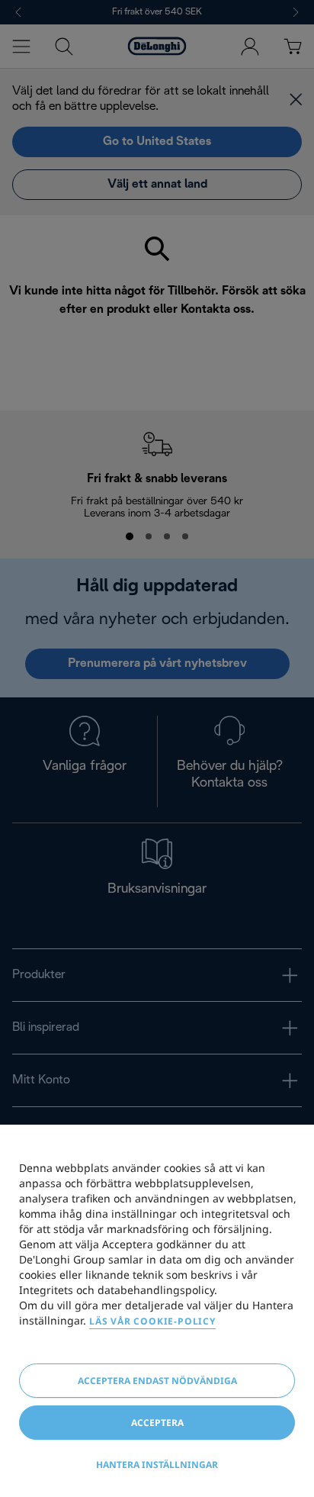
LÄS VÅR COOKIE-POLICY (152, 1321)
